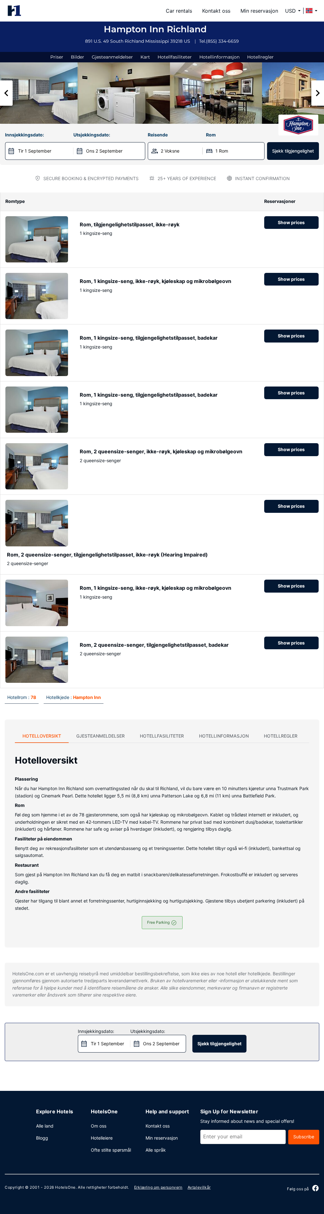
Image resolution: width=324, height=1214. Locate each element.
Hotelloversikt (41, 736)
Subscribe (303, 1136)
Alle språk (156, 1150)
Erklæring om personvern (158, 1187)
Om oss (98, 1126)
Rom (211, 134)
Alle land (44, 1126)
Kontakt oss (216, 11)
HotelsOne (65, 1187)
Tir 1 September (34, 151)
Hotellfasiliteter (175, 57)
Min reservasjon (259, 11)
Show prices (291, 222)
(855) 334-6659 (222, 41)
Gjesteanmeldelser (112, 57)
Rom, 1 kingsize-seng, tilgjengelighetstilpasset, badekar (149, 338)
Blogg (42, 1138)
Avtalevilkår (199, 1187)
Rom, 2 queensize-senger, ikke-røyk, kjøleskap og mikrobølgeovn (161, 451)
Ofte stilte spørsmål (111, 1150)
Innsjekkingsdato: (24, 134)
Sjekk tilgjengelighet (293, 151)
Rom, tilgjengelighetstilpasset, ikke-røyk (129, 224)
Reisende (158, 134)
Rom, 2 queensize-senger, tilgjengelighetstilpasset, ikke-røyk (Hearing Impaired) (107, 554)
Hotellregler (260, 57)
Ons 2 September (104, 151)
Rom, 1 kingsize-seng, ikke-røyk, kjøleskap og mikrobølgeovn (155, 281)
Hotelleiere (102, 1138)
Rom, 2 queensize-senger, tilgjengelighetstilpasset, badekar (154, 645)
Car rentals (179, 11)
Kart (145, 57)
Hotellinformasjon (219, 57)
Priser (56, 57)
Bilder (77, 57)
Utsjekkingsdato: (91, 134)
